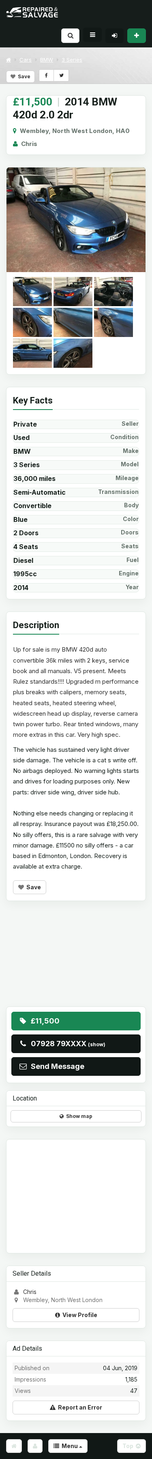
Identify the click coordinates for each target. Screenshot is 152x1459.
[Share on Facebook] (46, 75)
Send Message (56, 1066)
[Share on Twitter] (61, 75)
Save (22, 76)
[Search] (70, 35)
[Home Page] (14, 1446)
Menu (69, 1445)
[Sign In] (114, 35)
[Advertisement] (76, 959)
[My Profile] (35, 1446)
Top (129, 1445)
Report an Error (79, 1407)
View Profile (78, 1314)
